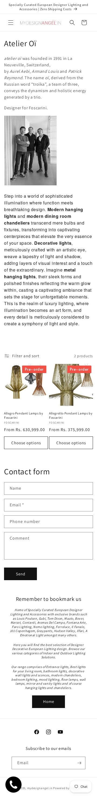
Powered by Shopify (67, 788)
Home (48, 701)
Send (20, 573)
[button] (11, 22)
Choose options (26, 442)
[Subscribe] (79, 763)
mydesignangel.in (40, 788)
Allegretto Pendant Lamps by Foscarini (70, 415)
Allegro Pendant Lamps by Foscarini (23, 415)
